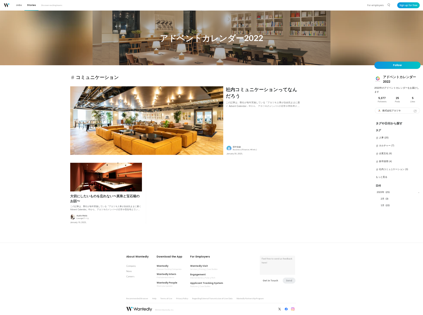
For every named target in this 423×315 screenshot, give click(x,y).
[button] (137, 257)
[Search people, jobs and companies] (389, 5)
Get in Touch (270, 280)
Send (289, 280)
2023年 (380, 192)
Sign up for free (408, 5)
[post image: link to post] (146, 120)
